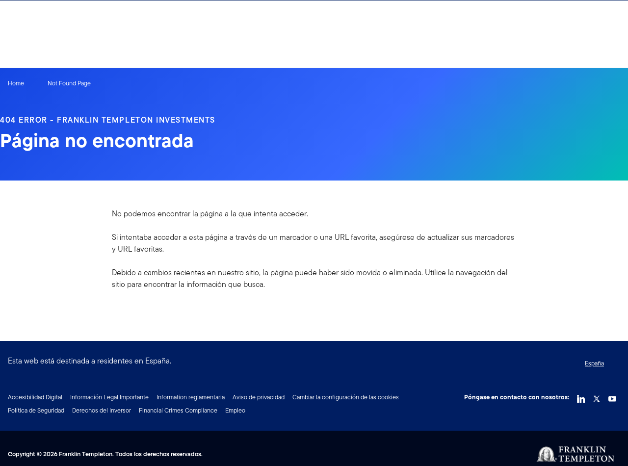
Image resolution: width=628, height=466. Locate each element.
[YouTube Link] (612, 396)
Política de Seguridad (36, 410)
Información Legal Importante (109, 397)
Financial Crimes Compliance (178, 410)
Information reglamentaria (191, 397)
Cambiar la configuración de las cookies (345, 397)
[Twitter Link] (596, 396)
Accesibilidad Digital (35, 397)
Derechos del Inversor (101, 410)
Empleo (235, 410)
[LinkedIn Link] (581, 396)
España (594, 363)
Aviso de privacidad (259, 397)
